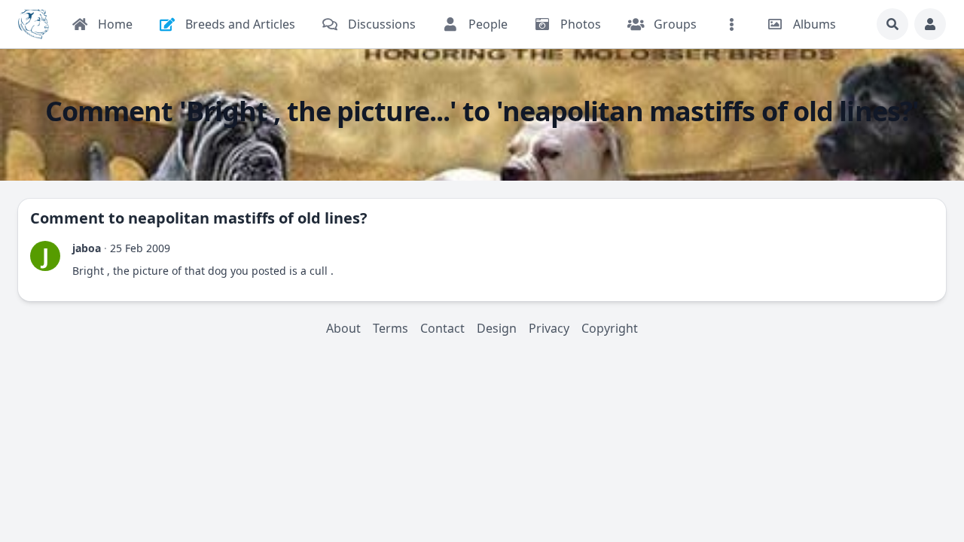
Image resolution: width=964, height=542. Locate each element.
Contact (442, 328)
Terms (390, 328)
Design (497, 328)
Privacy (549, 328)
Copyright (609, 328)
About (343, 328)
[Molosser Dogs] (33, 24)
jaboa (86, 248)
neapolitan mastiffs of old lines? (248, 218)
